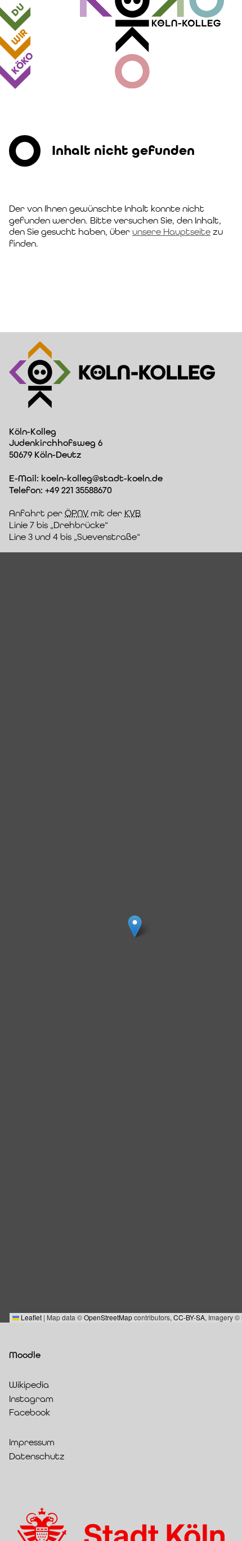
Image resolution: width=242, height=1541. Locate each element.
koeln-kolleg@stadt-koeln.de (102, 478)
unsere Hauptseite (171, 231)
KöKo (22, 63)
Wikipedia (29, 1384)
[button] (135, 926)
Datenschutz (37, 1456)
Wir (19, 36)
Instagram (31, 1398)
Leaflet (30, 1317)
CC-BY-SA (189, 1317)
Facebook (29, 1412)
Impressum (32, 1442)
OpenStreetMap (108, 1317)
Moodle (25, 1355)
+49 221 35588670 (78, 490)
